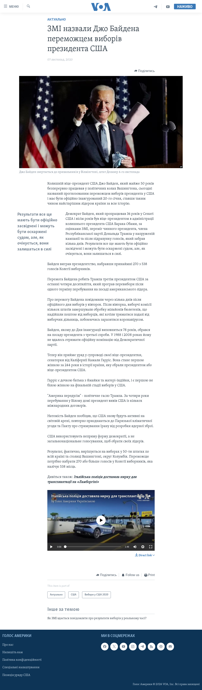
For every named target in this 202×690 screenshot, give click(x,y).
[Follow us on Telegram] (142, 646)
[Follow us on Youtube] (123, 646)
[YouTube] (168, 7)
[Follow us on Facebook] (104, 646)
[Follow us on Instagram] (133, 646)
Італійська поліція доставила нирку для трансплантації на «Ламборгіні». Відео (115, 496)
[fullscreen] (151, 547)
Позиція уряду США (16, 675)
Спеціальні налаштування (20, 667)
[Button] (144, 71)
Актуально (56, 20)
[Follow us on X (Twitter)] (114, 646)
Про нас (7, 644)
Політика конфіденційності (22, 660)
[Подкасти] (161, 646)
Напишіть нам (12, 652)
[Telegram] (155, 7)
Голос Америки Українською (75, 501)
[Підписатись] (170, 646)
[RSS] (151, 646)
